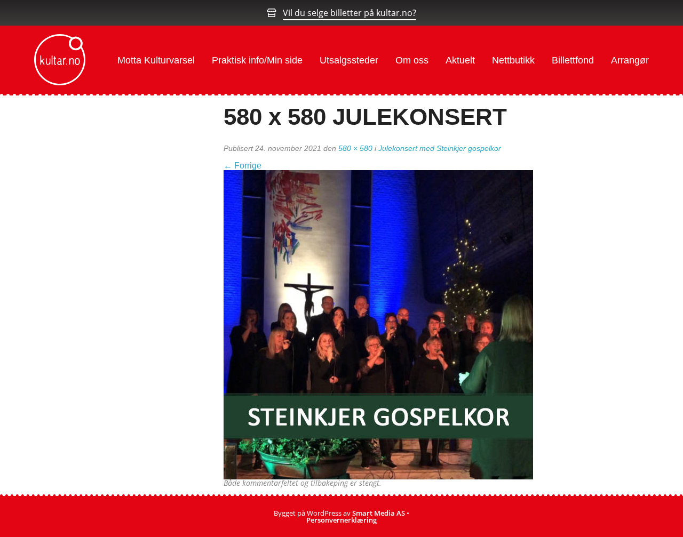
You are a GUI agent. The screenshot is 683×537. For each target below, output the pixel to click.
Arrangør (630, 60)
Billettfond (573, 60)
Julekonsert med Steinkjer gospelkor (439, 148)
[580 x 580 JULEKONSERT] (378, 324)
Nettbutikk (513, 60)
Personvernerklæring (341, 520)
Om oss (411, 60)
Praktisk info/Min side (257, 60)
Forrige (242, 165)
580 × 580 (355, 148)
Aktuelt (460, 60)
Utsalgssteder (349, 60)
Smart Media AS (378, 513)
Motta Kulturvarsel (156, 60)
